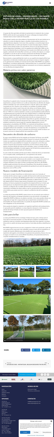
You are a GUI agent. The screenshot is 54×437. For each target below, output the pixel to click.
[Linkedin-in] (45, 374)
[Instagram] (48, 374)
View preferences (47, 432)
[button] (51, 421)
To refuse (36, 432)
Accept (25, 432)
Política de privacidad (31, 435)
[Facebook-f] (42, 374)
